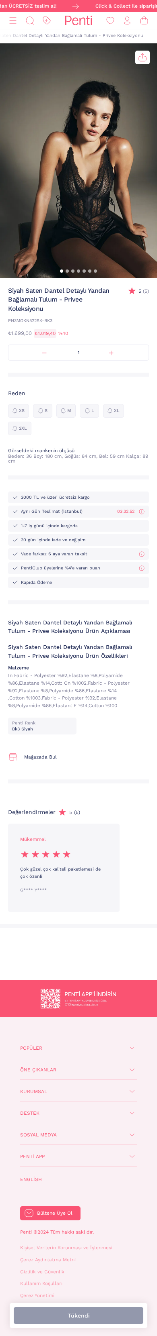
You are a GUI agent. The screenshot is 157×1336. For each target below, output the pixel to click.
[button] (61, 271)
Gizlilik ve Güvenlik (42, 1272)
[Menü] (13, 21)
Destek (29, 1113)
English (31, 1179)
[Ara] (30, 21)
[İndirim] (47, 21)
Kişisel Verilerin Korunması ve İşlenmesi (66, 1247)
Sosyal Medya (38, 1135)
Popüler (31, 1048)
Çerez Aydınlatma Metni (48, 1260)
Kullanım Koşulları (41, 1283)
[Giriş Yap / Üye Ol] (127, 21)
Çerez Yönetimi (37, 1295)
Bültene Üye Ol (54, 1213)
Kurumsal (33, 1091)
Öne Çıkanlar (38, 1070)
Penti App (32, 1156)
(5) (143, 291)
